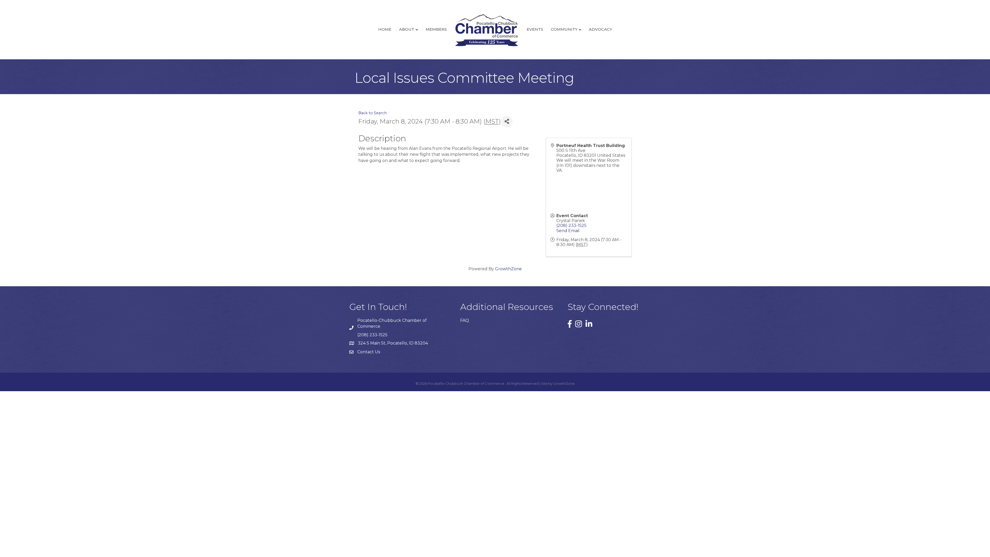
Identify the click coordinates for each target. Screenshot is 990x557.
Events (535, 29)
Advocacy (600, 29)
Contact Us (368, 351)
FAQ (464, 320)
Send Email (568, 230)
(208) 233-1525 (571, 225)
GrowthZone (508, 268)
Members (436, 29)
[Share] (507, 121)
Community (564, 29)
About (406, 29)
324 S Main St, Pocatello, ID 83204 (393, 343)
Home (384, 29)
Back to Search (372, 113)
